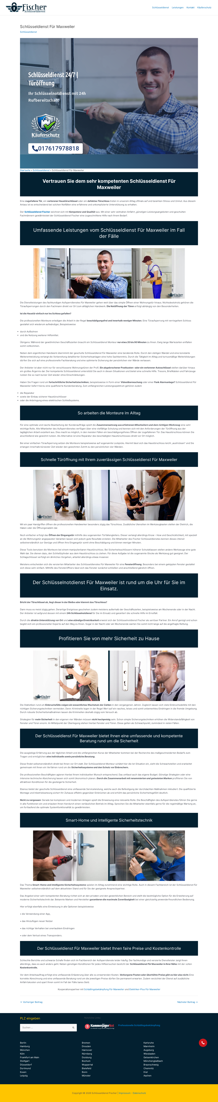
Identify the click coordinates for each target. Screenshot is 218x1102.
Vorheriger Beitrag (31, 1002)
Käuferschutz (204, 7)
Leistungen (178, 7)
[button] (203, 1043)
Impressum (125, 1093)
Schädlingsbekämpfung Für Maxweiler (104, 989)
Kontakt (190, 7)
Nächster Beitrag (187, 1002)
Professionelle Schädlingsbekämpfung (139, 1025)
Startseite (25, 170)
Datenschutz (139, 1093)
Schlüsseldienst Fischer (37, 211)
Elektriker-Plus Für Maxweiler (144, 989)
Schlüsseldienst (160, 7)
